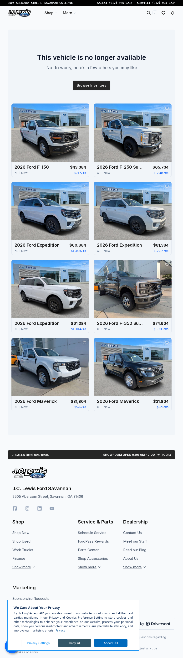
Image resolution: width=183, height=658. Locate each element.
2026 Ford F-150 (32, 167)
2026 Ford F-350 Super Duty (121, 323)
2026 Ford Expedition (37, 245)
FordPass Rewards (93, 541)
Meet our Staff (135, 541)
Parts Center (88, 550)
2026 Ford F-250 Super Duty (121, 167)
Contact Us (132, 532)
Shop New (20, 532)
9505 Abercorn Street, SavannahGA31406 (40, 3)
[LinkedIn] (39, 508)
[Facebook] (14, 508)
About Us (130, 558)
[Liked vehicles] (163, 13)
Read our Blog (134, 550)
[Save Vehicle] (84, 108)
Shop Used (21, 541)
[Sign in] (171, 13)
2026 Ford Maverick (36, 401)
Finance (18, 558)
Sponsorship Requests (30, 598)
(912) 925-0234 (120, 3)
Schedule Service (92, 532)
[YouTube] (52, 508)
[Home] (19, 13)
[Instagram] (27, 508)
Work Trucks (22, 550)
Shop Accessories (93, 558)
